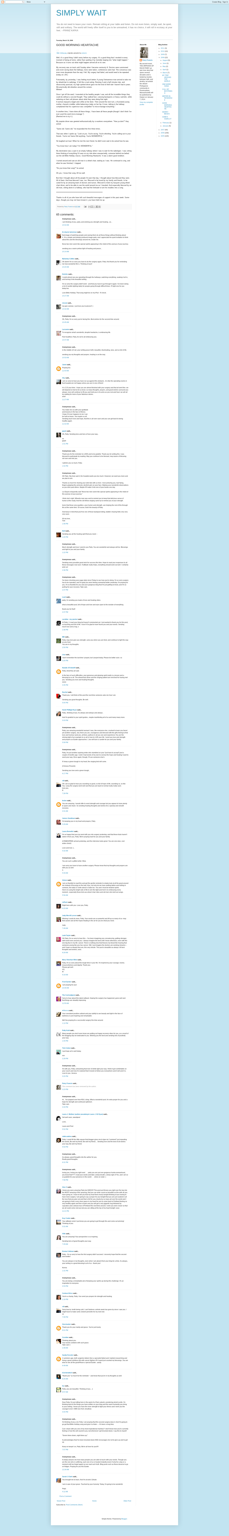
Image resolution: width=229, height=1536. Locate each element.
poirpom (84, 53)
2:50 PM (65, 647)
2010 (163, 51)
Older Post (127, 1501)
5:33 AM (65, 873)
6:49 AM (65, 1365)
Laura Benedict (68, 831)
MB (63, 637)
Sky (63, 378)
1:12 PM (65, 1023)
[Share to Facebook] (97, 206)
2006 (163, 133)
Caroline (65, 1337)
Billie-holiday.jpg (62, 53)
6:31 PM (65, 1162)
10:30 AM (65, 988)
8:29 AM (65, 953)
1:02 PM (65, 466)
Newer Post (61, 1501)
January (166, 126)
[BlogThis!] (92, 206)
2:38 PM (65, 630)
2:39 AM (65, 1348)
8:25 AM (65, 1379)
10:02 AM (65, 225)
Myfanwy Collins (68, 259)
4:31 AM (65, 811)
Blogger (124, 1519)
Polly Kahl (66, 1030)
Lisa (63, 655)
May (164, 66)
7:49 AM (65, 928)
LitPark (65, 902)
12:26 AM (65, 1470)
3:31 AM (65, 1226)
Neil (63, 531)
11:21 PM (65, 1211)
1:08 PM (65, 524)
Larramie (65, 329)
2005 (163, 136)
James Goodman (68, 818)
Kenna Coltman (68, 1251)
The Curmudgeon (68, 995)
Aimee (64, 880)
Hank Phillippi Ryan (69, 710)
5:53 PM (65, 1147)
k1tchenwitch (67, 1373)
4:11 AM (65, 1492)
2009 (163, 54)
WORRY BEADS (166, 113)
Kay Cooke (66, 1218)
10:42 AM (65, 309)
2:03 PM (65, 1286)
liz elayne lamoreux (69, 232)
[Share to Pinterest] (99, 206)
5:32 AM (65, 851)
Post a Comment (65, 1496)
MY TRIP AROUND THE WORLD (166, 78)
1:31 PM (65, 1271)
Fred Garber (66, 982)
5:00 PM (65, 703)
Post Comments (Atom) (74, 1505)
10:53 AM (65, 358)
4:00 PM (65, 1412)
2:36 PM (65, 570)
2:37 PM (65, 590)
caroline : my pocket (70, 619)
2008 (163, 57)
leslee (64, 801)
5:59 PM (65, 742)
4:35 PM (65, 685)
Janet (64, 365)
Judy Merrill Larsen (69, 915)
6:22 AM (65, 908)
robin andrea (67, 1136)
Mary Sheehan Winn (69, 960)
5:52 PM (65, 1129)
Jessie (64, 303)
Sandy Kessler (67, 1355)
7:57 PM (65, 1450)
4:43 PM (65, 1107)
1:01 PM (65, 444)
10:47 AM (65, 340)
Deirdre (65, 274)
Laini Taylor (66, 935)
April (164, 70)
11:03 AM (65, 371)
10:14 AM (65, 252)
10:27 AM (65, 296)
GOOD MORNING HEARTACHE (167, 106)
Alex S (64, 1187)
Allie (63, 1234)
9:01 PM (65, 1330)
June (165, 63)
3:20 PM (65, 661)
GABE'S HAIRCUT (166, 118)
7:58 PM (65, 1180)
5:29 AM (65, 824)
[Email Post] (85, 206)
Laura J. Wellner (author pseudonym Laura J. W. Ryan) (82, 1114)
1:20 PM (65, 537)
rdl (63, 781)
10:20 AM (65, 267)
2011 (163, 48)
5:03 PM (65, 720)
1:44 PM (65, 1041)
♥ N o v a (65, 1010)
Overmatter (66, 1324)
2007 (163, 130)
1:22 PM (65, 552)
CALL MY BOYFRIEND (167, 91)
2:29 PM (65, 1059)
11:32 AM (65, 424)
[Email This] (89, 206)
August (165, 60)
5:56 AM (65, 895)
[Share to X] (94, 206)
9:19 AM (65, 975)
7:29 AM (65, 1244)
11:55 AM (65, 1003)
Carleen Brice (67, 1293)
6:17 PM (65, 773)
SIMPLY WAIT (81, 12)
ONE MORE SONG (166, 85)
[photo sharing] (57, 51)
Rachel (64, 692)
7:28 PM (65, 793)
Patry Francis (67, 1083)
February (166, 123)
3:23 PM (65, 1089)
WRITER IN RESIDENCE (167, 98)
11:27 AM (65, 400)
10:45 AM (65, 322)
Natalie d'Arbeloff (68, 668)
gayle (64, 431)
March (165, 73)
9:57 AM (65, 1392)
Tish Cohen (66, 1048)
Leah (64, 597)
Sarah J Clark (67, 1477)
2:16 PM (65, 1299)
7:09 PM (65, 1317)
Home (94, 1501)
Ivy (63, 1386)
